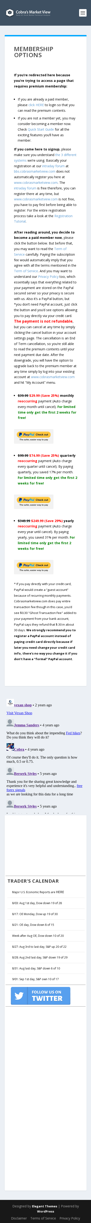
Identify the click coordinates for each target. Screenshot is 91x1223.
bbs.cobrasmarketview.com (34, 171)
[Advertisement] (41, 845)
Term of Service (26, 271)
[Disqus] (46, 755)
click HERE (36, 105)
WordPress (45, 1211)
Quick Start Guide (41, 129)
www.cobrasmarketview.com (36, 182)
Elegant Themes (44, 1206)
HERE (60, 892)
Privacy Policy (48, 276)
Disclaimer (19, 1218)
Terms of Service (43, 1218)
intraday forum (53, 166)
